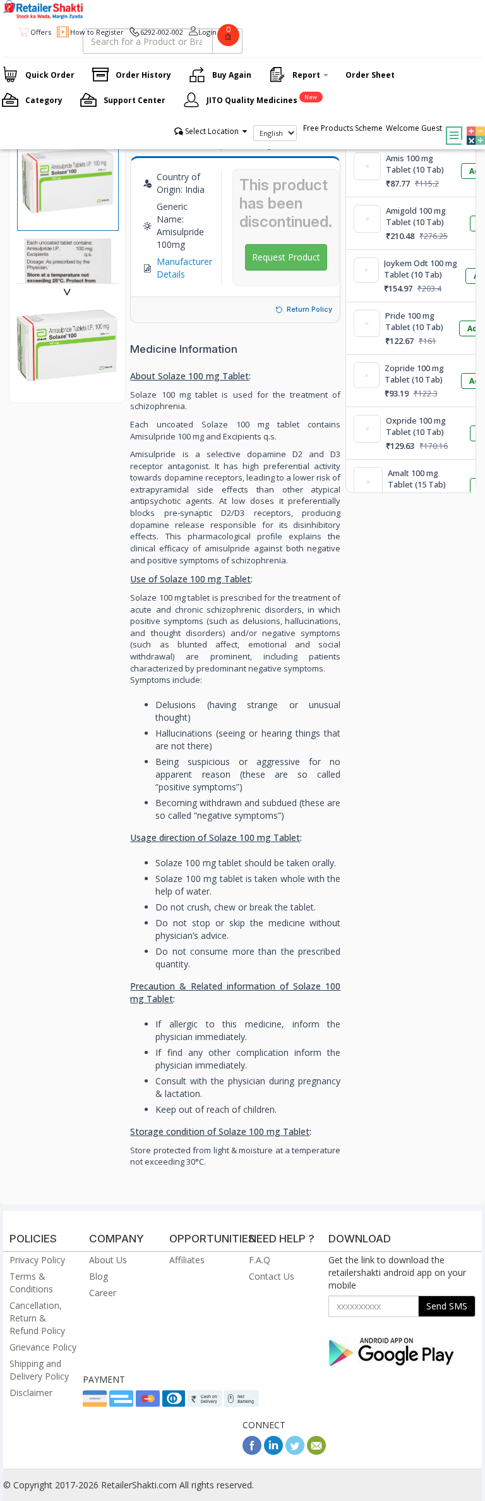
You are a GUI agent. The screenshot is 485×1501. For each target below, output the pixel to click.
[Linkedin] (273, 1451)
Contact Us (271, 1276)
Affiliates (187, 1260)
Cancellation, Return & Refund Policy (37, 1318)
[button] (473, 126)
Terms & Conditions (31, 1282)
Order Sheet (370, 75)
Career (102, 1293)
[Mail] (316, 1451)
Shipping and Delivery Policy (39, 1369)
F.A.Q (259, 1260)
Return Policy (309, 309)
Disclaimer (30, 1393)
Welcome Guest (414, 128)
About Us (108, 1260)
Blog (98, 1276)
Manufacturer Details (184, 267)
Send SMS (446, 1306)
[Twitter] (294, 1451)
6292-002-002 (161, 32)
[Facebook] (251, 1451)
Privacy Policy (37, 1260)
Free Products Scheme (343, 128)
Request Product (286, 257)
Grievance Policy (42, 1347)
